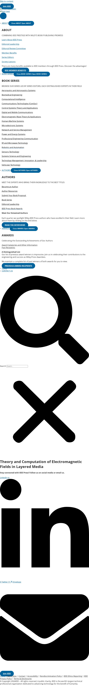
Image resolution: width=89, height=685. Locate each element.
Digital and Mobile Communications (17, 112)
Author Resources (9, 191)
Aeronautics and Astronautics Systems (18, 90)
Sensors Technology (10, 152)
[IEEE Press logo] (8, 9)
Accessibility (32, 676)
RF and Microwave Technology (15, 143)
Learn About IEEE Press (12, 39)
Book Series (7, 200)
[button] (44, 320)
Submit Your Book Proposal (14, 195)
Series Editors (8, 57)
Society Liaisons (9, 61)
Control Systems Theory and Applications (20, 108)
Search (3, 366)
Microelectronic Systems (12, 125)
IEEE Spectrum (54, 4)
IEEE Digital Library (20, 4)
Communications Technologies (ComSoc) (19, 103)
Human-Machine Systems (13, 121)
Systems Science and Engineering (16, 156)
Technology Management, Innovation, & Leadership (24, 160)
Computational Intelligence (13, 99)
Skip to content (6, 1)
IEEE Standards (39, 4)
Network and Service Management (17, 130)
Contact (22, 676)
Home (2, 676)
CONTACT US (7, 271)
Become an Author (10, 186)
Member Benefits (9, 53)
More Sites (67, 4)
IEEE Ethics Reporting (73, 676)
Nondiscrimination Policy (51, 676)
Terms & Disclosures (23, 678)
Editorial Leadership (10, 44)
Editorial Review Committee (14, 48)
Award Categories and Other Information (19, 245)
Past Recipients (8, 247)
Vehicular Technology (11, 165)
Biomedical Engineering (12, 95)
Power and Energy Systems (13, 134)
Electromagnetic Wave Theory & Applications (21, 116)
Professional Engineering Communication (20, 138)
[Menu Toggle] (3, 16)
